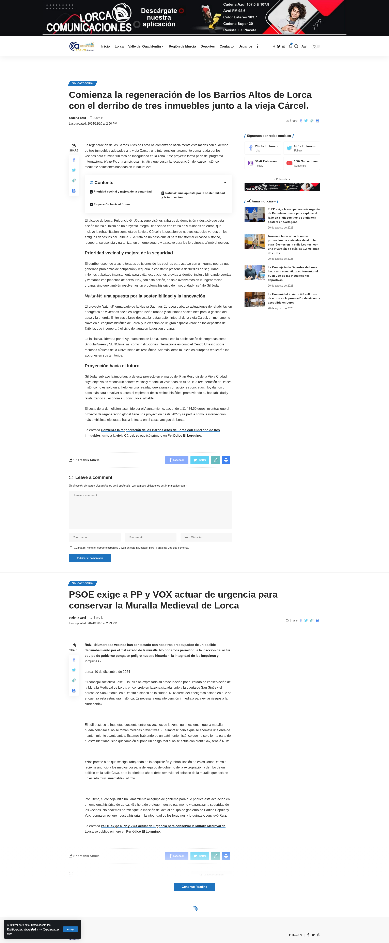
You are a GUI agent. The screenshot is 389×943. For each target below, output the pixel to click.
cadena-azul (77, 118)
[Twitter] (301, 148)
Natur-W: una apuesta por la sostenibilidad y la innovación (193, 195)
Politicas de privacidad (21, 929)
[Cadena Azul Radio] (82, 46)
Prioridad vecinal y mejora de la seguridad (123, 191)
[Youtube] (301, 163)
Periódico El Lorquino (184, 435)
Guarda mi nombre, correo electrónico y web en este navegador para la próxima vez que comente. (131, 547)
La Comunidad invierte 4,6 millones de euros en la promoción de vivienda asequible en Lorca (294, 298)
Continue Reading (194, 886)
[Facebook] (263, 148)
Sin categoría (82, 83)
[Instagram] (263, 163)
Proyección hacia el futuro (112, 204)
